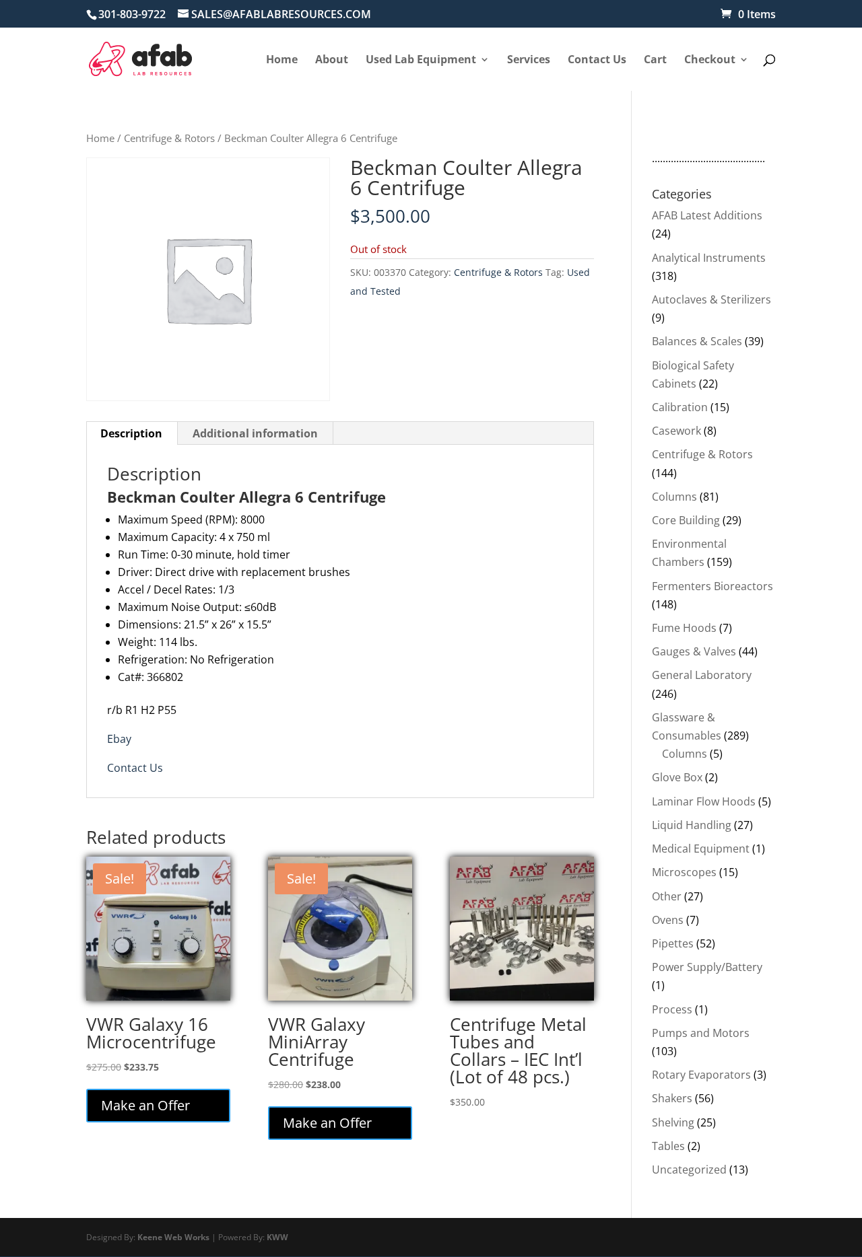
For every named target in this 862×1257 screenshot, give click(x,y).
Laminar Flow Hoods (704, 801)
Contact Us (135, 767)
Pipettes (673, 943)
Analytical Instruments (709, 257)
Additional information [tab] (255, 433)
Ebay (119, 738)
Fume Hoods (684, 627)
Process (672, 1009)
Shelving (673, 1122)
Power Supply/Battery (707, 967)
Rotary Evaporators (701, 1074)
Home (100, 138)
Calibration (680, 407)
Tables (668, 1146)
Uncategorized (689, 1169)
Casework (676, 430)
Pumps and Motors (701, 1033)
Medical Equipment (701, 848)
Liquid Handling (691, 825)
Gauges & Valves (694, 651)
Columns (674, 496)
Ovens (668, 919)
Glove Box (677, 777)
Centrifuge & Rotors (169, 138)
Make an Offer (145, 1105)
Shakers (672, 1098)
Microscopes (684, 872)
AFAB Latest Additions (707, 215)
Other (667, 896)
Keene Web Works (173, 1237)
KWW (277, 1237)
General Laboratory (702, 675)
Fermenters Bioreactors (712, 586)
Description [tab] (131, 433)
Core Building (686, 520)
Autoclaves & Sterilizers (711, 299)
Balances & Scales (697, 341)
